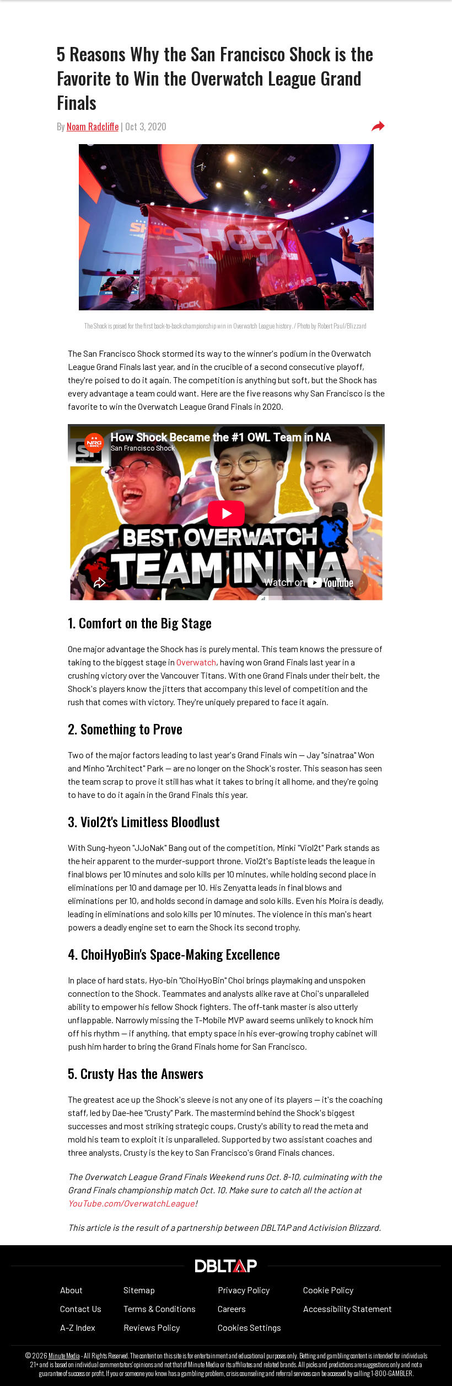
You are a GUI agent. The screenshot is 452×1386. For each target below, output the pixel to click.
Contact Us (80, 1308)
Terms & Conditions (159, 1308)
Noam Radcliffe (93, 126)
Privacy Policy (244, 1289)
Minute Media (64, 1355)
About (71, 1289)
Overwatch (196, 662)
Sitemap (139, 1289)
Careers (232, 1308)
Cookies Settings (249, 1327)
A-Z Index (77, 1327)
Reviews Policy (151, 1327)
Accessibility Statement (347, 1308)
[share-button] (378, 126)
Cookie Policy (328, 1289)
